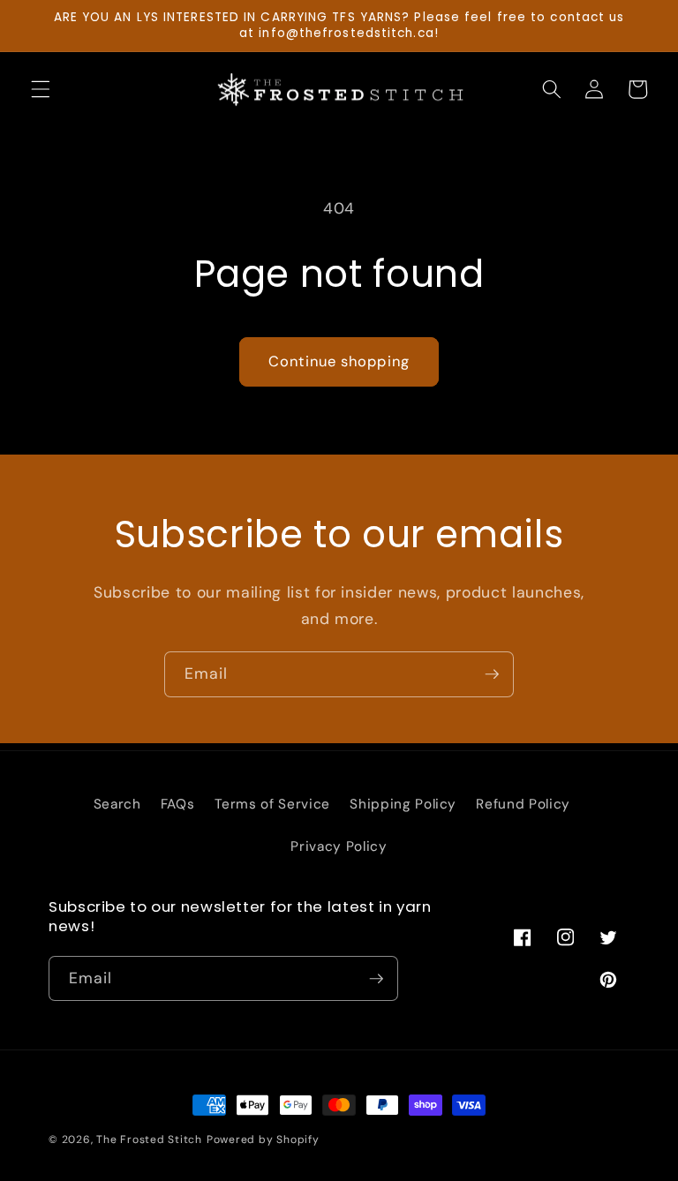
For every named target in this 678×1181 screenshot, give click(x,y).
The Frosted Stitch (149, 1139)
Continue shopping (339, 361)
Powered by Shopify (263, 1139)
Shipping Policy (403, 804)
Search (117, 804)
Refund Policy (523, 804)
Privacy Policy (338, 846)
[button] (40, 89)
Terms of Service (273, 804)
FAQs (178, 804)
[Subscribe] (492, 674)
